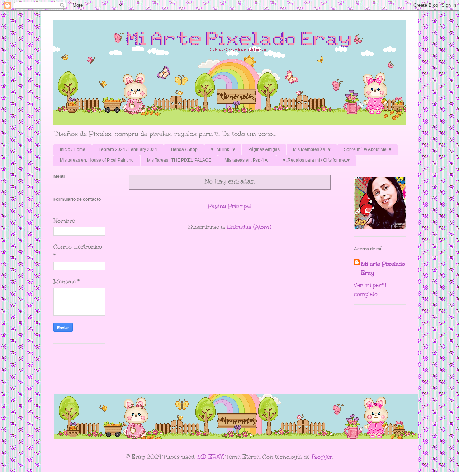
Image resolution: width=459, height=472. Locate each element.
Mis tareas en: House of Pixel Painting (97, 160)
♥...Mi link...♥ (223, 149)
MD (202, 457)
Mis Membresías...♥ (312, 149)
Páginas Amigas (264, 149)
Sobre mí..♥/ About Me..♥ (367, 149)
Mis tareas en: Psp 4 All (247, 160)
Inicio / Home (72, 149)
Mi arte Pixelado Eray (383, 268)
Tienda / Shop (184, 149)
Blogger (322, 457)
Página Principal (229, 206)
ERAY (215, 457)
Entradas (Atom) (249, 227)
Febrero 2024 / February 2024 (128, 149)
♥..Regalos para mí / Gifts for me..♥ (316, 160)
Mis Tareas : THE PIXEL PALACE (179, 160)
